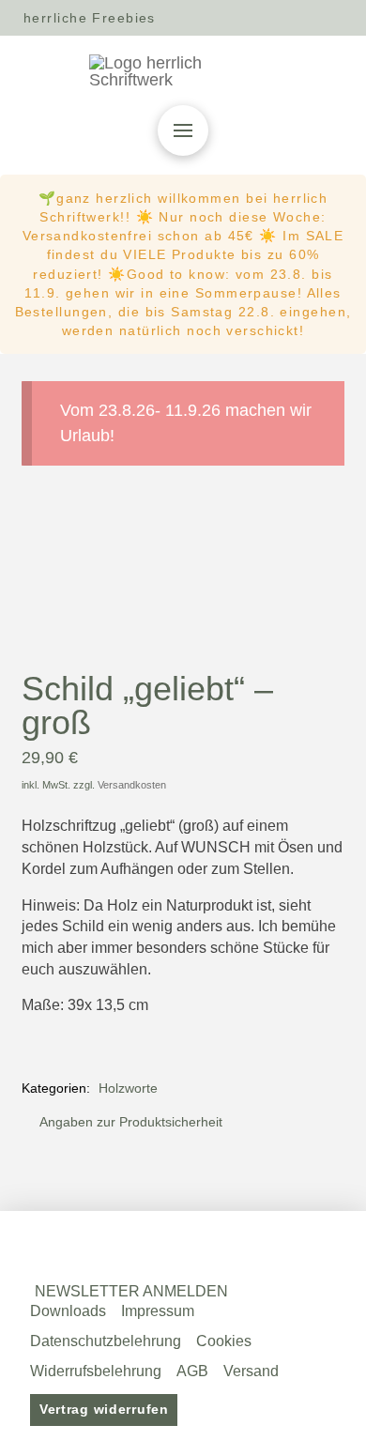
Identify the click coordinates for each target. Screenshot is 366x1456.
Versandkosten (132, 784)
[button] (183, 130)
